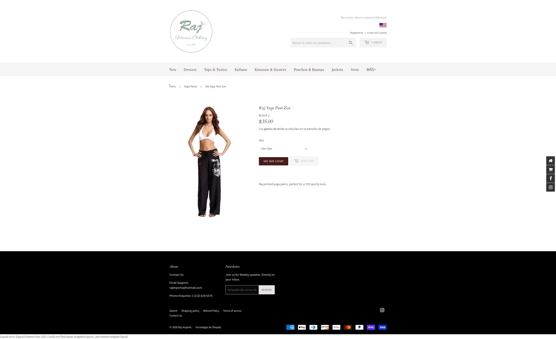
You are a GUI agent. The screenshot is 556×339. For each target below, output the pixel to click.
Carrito (376, 42)
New (172, 69)
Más (370, 69)
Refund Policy (211, 311)
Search (173, 311)
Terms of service (232, 311)
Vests (355, 69)
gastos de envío (274, 129)
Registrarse (356, 32)
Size (261, 140)
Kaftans (241, 69)
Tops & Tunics (215, 69)
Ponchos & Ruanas (309, 69)
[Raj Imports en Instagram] (382, 311)
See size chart (273, 161)
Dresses (190, 69)
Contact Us (176, 275)
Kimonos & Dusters (270, 69)
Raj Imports (184, 327)
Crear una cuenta (377, 32)
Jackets (337, 69)
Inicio (172, 86)
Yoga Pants (190, 86)
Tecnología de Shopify (208, 327)
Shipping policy (190, 311)
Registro (266, 289)
